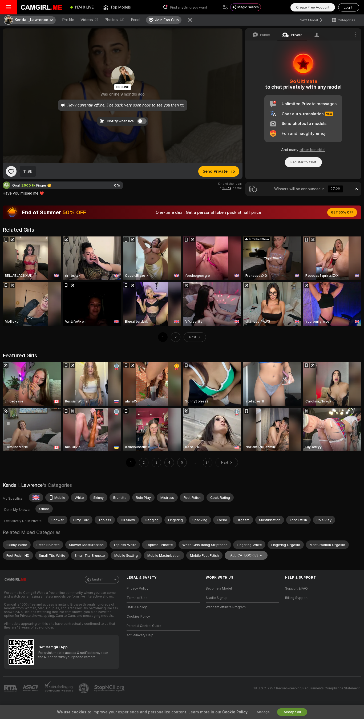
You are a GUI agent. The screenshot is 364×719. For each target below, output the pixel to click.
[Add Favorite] (11, 171)
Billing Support (296, 598)
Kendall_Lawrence (23, 485)
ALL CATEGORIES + (246, 555)
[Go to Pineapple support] (84, 688)
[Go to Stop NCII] (110, 688)
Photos (114, 19)
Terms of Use (137, 598)
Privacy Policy (137, 588)
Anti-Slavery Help (140, 635)
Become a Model (219, 588)
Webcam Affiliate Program (226, 607)
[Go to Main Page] (41, 7)
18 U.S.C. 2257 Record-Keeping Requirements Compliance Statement (306, 688)
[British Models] (36, 497)
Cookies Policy (138, 616)
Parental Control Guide (144, 626)
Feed (135, 19)
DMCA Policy (137, 607)
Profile (68, 19)
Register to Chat (303, 162)
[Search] (225, 7)
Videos (89, 19)
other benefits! (312, 150)
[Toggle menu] (8, 7)
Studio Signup (217, 598)
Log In (349, 7)
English (97, 579)
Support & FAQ (296, 588)
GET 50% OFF (342, 212)
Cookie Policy (234, 712)
